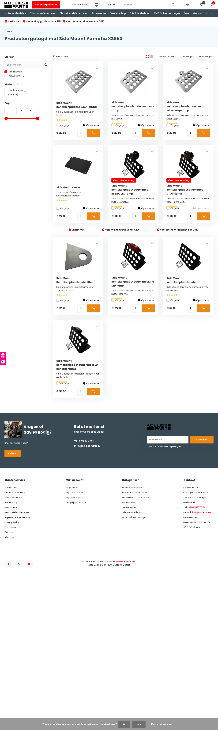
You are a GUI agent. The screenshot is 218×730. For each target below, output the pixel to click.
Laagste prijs (188, 56)
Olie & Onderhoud (140, 13)
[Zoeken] (173, 4)
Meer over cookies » (162, 724)
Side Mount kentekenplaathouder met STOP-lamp (184, 189)
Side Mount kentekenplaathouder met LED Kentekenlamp (77, 365)
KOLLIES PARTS (16, 75)
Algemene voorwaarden (17, 517)
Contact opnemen (15, 492)
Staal (13, 94)
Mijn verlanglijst (74, 497)
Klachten (9, 532)
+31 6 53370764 (84, 441)
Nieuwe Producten (203, 13)
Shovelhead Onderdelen (74, 13)
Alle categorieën (44, 4)
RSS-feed (131, 561)
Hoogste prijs (206, 56)
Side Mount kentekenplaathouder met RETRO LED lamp (129, 189)
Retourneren (11, 507)
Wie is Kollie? (11, 487)
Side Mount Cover (68, 187)
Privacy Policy (11, 522)
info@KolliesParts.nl (87, 446)
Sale (186, 13)
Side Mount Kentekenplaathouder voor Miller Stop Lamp (185, 106)
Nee (139, 724)
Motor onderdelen (15, 13)
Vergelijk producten (76, 502)
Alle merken (15, 71)
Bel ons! (12, 453)
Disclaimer (10, 527)
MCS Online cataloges (167, 13)
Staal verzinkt (17, 90)
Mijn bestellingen (75, 492)
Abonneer (202, 439)
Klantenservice (80, 4)
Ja (124, 724)
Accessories (99, 13)
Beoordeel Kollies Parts (16, 512)
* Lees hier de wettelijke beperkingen (164, 446)
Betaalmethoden (13, 497)
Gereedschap (118, 13)
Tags (9, 31)
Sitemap (9, 537)
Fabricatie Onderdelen (43, 13)
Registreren (72, 487)
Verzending (10, 502)
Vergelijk (64, 125)
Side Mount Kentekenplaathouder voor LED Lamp (132, 106)
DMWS (119, 561)
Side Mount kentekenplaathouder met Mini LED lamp (132, 281)
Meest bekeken (167, 56)
